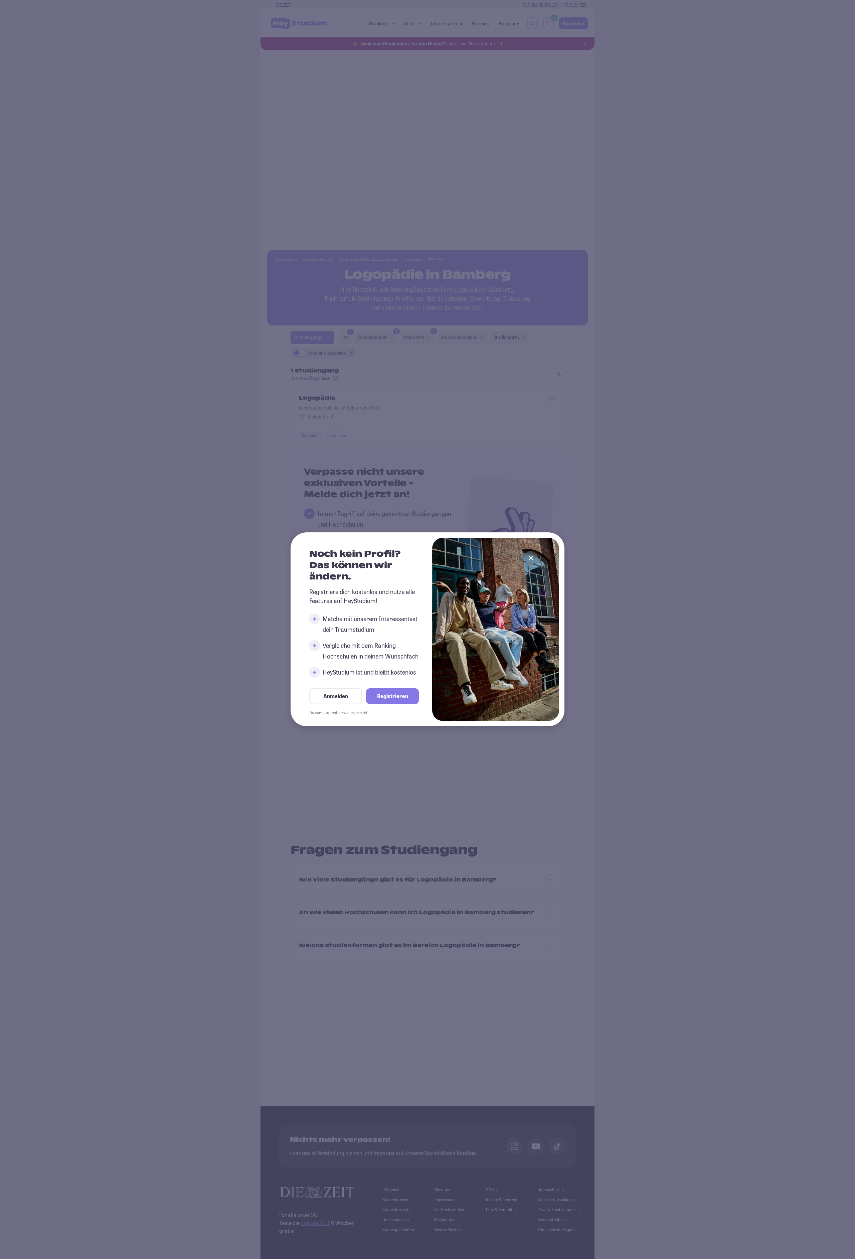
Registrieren (392, 696)
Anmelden (335, 696)
